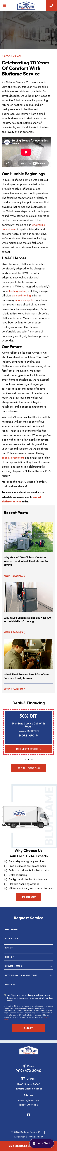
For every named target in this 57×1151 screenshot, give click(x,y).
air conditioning (21, 296)
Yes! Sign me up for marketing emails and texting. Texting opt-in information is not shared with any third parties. (30, 998)
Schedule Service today (29, 1145)
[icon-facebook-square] (28, 1115)
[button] (25, 759)
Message (10, 984)
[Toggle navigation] (4, 5)
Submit (28, 1027)
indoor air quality (25, 300)
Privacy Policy (36, 1136)
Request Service (27, 748)
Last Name (11, 938)
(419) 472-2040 (28, 1070)
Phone (9, 957)
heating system (17, 291)
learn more (28, 897)
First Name (12, 929)
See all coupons (28, 767)
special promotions (13, 458)
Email (9, 948)
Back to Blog (13, 55)
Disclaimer (19, 1136)
